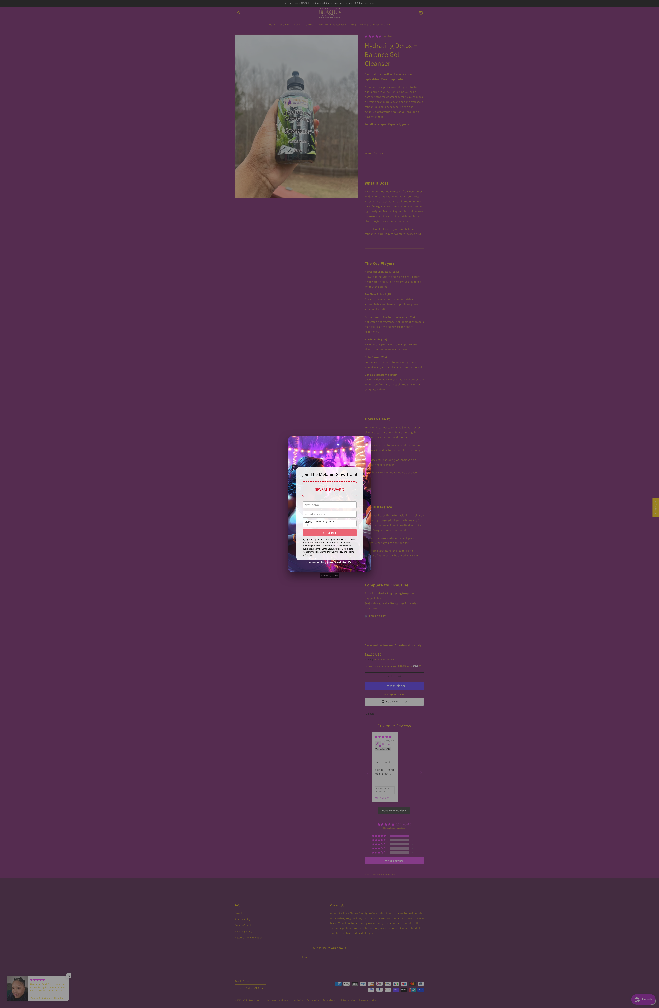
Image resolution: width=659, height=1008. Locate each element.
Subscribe (330, 533)
